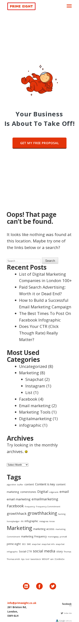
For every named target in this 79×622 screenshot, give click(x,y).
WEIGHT (45, 559)
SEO (24, 544)
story (59, 551)
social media (44, 550)
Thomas (67, 551)
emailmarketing (45, 499)
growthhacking (42, 513)
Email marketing (35, 405)
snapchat (36, 544)
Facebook (28, 399)
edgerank (53, 492)
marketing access (43, 529)
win (52, 559)
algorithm (11, 484)
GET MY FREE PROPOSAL (39, 143)
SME (29, 544)
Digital (42, 491)
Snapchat (34, 379)
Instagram (35, 386)
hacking (61, 514)
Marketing (29, 373)
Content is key (45, 484)
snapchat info (48, 544)
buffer (20, 484)
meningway (53, 536)
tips (22, 559)
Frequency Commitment (48, 506)
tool (27, 559)
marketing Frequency (34, 536)
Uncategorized (33, 366)
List (28, 392)
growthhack (16, 513)
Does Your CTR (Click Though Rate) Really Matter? (39, 333)
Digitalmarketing (35, 418)
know (52, 521)
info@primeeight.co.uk (21, 603)
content (29, 484)
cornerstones (28, 492)
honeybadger (13, 521)
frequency (30, 506)
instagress (43, 521)
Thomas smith (13, 559)
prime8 (63, 536)
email (64, 491)
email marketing (18, 499)
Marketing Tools (35, 412)
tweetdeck (35, 559)
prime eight (14, 544)
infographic (30, 425)
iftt (22, 521)
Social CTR (25, 551)
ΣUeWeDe (59, 559)
